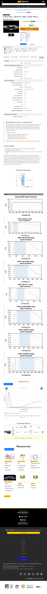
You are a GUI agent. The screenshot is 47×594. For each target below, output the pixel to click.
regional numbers (24, 513)
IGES (7, 50)
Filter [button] (6, 449)
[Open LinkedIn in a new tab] (33, 574)
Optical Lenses (16, 9)
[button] (28, 12)
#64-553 (26, 432)
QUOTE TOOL (22, 523)
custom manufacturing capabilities (22, 141)
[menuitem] (2, 1)
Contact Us (28, 6)
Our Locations (23, 543)
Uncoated (20, 151)
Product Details (14, 56)
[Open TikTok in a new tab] (41, 574)
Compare (32, 44)
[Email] (27, 12)
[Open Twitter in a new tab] (25, 574)
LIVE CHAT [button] (24, 516)
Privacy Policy (5, 565)
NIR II (33, 151)
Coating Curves (34, 56)
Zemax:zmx (19, 50)
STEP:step (18, 48)
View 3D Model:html (9, 48)
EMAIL (24, 520)
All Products (7, 9)
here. (40, 141)
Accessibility (23, 565)
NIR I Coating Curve (8, 384)
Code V (34, 50)
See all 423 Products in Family (22, 12)
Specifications (6, 56)
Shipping (23, 547)
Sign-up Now (23, 532)
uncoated (6, 162)
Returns (23, 549)
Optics (11, 9)
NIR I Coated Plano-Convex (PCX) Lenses (24, 10)
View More (7, 496)
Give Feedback (23, 553)
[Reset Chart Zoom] (7, 388)
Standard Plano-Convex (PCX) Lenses (35, 9)
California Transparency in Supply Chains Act (10, 567)
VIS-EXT (36, 151)
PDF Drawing (25, 48)
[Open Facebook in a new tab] (21, 574)
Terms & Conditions (17, 565)
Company (23, 539)
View (25, 116)
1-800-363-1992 (22, 512)
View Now (10, 467)
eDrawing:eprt (27, 50)
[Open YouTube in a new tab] (29, 574)
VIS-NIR (30, 151)
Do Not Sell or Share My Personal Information (25, 566)
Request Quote (26, 40)
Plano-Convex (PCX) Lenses (24, 9)
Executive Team (23, 541)
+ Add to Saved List (23, 44)
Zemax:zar (12, 50)
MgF (24, 151)
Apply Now (22, 559)
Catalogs (23, 556)
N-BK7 (25, 91)
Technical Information (24, 56)
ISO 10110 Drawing (34, 48)
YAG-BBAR (18, 164)
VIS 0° (26, 151)
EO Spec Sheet (8, 52)
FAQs (23, 551)
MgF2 (36, 162)
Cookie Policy (10, 565)
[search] (23, 4)
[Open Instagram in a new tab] (37, 574)
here (31, 438)
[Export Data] (42, 388)
